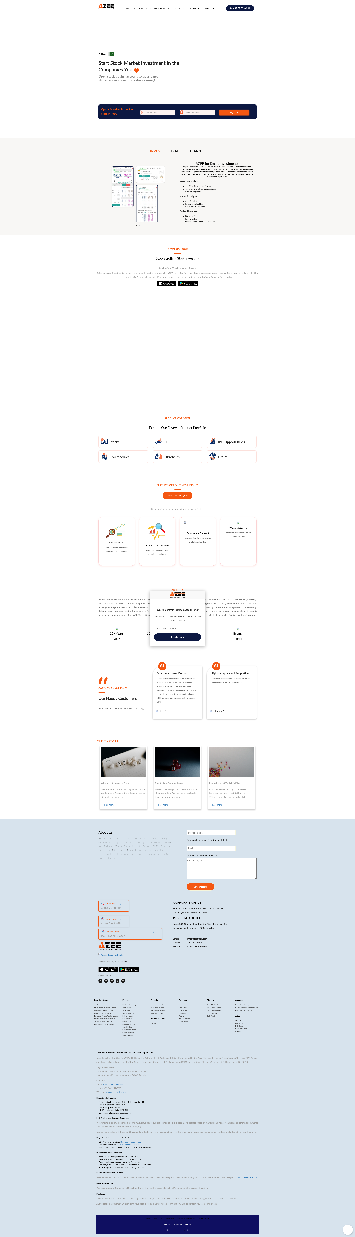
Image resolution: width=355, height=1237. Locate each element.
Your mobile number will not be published (207, 840)
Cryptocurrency (127, 1035)
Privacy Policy (170, 1218)
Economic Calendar (157, 1005)
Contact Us (239, 1023)
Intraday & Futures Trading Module (106, 1016)
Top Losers (126, 1010)
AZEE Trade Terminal (214, 1007)
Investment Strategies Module (104, 1024)
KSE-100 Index (127, 1016)
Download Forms (241, 1029)
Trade (176, 151)
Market (158, 9)
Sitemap (148, 1218)
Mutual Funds (183, 1021)
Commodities (183, 1010)
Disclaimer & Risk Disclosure (186, 1218)
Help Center (239, 1026)
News (171, 9)
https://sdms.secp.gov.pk (130, 1142)
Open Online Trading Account (245, 1005)
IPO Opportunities (185, 1018)
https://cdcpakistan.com (130, 1145)
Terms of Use (158, 1218)
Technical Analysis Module (103, 1021)
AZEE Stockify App (213, 1005)
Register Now (177, 637)
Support (207, 9)
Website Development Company (177, 1230)
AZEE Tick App (212, 1013)
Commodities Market (129, 1030)
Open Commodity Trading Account (246, 1007)
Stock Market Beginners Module (105, 1007)
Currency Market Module (102, 1013)
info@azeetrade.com (197, 939)
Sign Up (234, 112)
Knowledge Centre (189, 9)
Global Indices (127, 1027)
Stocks (181, 1005)
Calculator (154, 1023)
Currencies (182, 1013)
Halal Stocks (183, 1007)
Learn (195, 151)
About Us (238, 1020)
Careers (238, 1031)
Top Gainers (126, 1007)
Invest (129, 9)
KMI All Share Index (128, 1024)
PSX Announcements (158, 1010)
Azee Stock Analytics (177, 496)
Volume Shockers (128, 1013)
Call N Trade (211, 1016)
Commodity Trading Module (103, 1010)
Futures (181, 1016)
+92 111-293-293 (195, 943)
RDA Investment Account (243, 1010)
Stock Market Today (129, 1005)
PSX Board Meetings (158, 1007)
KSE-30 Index (127, 1018)
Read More (109, 805)
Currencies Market (128, 1032)
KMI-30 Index (126, 1021)
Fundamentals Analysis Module (104, 1018)
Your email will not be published (202, 855)
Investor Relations (203, 1218)
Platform (144, 9)
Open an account (241, 8)
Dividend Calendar (157, 1013)
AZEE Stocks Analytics (214, 1010)
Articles (96, 1005)
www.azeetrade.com (197, 947)
